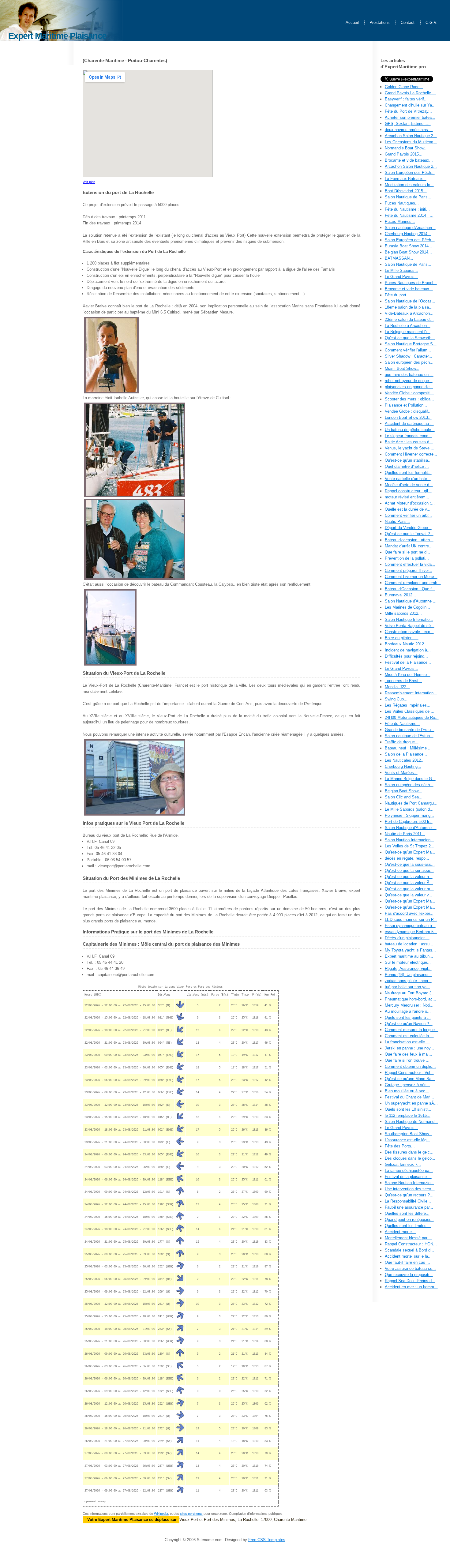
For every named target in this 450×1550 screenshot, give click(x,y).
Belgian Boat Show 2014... (408, 252)
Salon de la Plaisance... (406, 754)
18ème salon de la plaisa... (409, 307)
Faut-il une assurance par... (409, 1207)
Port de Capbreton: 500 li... (409, 821)
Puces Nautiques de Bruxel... (411, 282)
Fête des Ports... (400, 1146)
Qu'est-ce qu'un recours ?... (409, 1195)
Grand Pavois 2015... (403, 154)
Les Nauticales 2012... (405, 760)
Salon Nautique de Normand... (411, 1121)
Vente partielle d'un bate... (408, 478)
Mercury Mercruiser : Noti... (409, 1005)
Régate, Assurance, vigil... (408, 968)
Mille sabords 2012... (403, 613)
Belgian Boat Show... (403, 791)
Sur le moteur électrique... (408, 962)
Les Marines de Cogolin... (407, 607)
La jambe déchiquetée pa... (409, 1170)
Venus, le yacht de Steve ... (409, 448)
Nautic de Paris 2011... (405, 833)
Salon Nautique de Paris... (408, 197)
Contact (407, 23)
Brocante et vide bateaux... (409, 160)
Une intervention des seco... (410, 1189)
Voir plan (89, 182)
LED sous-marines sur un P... (411, 919)
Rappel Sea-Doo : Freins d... (410, 1280)
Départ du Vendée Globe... (408, 527)
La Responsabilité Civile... (408, 1201)
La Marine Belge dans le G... (410, 778)
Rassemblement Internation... (411, 693)
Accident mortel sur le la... (408, 1256)
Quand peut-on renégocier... (409, 1219)
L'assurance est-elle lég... (407, 1140)
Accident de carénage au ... (409, 423)
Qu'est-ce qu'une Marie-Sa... (410, 1078)
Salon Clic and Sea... (403, 797)
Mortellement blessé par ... (408, 1238)
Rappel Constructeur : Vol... (409, 1072)
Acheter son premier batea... (410, 117)
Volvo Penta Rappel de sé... (409, 625)
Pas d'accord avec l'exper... (409, 913)
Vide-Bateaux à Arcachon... (409, 313)
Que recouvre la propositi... (409, 1274)
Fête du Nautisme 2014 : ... (409, 215)
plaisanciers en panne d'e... (409, 387)
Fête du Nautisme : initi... (407, 209)
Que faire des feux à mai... (408, 1054)
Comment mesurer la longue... (411, 1029)
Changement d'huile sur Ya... (410, 105)
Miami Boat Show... (402, 368)
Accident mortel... (400, 1231)
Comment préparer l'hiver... (408, 570)
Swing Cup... (396, 699)
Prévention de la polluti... (407, 558)
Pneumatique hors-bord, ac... (410, 999)
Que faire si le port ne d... (407, 552)
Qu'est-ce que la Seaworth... (410, 338)
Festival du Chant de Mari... (409, 1097)
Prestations (379, 23)
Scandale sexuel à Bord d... (409, 1250)
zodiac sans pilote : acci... (408, 980)
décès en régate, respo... (407, 858)
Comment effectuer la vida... (410, 564)
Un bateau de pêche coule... (410, 429)
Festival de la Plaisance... (408, 662)
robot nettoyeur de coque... (409, 380)
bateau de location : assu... (409, 944)
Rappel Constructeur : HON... (411, 1244)
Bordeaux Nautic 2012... (406, 644)
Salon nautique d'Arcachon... (410, 227)
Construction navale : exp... (409, 631)
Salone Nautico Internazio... (409, 1182)
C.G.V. (431, 23)
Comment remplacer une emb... (413, 582)
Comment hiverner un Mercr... (411, 576)
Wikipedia (161, 1513)
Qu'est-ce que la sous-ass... (410, 864)
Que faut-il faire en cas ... (407, 1262)
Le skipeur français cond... (408, 435)
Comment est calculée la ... (409, 1036)
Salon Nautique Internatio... (409, 619)
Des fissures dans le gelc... (409, 1152)
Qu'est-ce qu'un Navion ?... (409, 1023)
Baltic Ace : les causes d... (409, 442)
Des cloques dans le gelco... (410, 1158)
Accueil (352, 23)
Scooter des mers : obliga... (409, 399)
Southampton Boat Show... (408, 1134)
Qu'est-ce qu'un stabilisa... (408, 460)
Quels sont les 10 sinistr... (408, 1109)
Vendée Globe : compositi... (409, 393)
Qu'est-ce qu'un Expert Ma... (410, 852)
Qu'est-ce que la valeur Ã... (409, 882)
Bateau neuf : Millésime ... (408, 748)
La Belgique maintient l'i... (407, 331)
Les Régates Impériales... (407, 705)
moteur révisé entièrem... (407, 497)
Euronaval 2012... (400, 595)
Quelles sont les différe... (407, 1213)
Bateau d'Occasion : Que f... (410, 589)
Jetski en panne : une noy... (409, 1048)
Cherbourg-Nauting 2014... (408, 233)
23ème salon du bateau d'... (409, 319)
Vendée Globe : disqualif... (408, 411)
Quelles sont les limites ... (408, 1225)
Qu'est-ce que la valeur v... (408, 895)
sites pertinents (191, 1513)
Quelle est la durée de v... (407, 509)
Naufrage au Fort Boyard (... (409, 993)
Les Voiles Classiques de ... (409, 711)
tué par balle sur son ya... (407, 987)
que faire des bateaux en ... (409, 374)
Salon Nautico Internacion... (409, 840)
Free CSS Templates (266, 1539)
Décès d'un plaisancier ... (407, 938)
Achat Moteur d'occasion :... (410, 503)
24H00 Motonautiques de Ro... (412, 717)
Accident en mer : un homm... (411, 1287)
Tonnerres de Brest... (403, 680)
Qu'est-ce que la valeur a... (409, 876)
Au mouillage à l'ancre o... (408, 1011)
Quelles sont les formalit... (408, 472)
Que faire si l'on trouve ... (407, 1060)
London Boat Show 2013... (408, 417)
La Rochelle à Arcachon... (407, 325)
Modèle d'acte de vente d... (409, 484)
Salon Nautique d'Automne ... (411, 601)
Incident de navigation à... (408, 650)
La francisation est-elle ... (407, 1042)
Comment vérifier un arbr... (408, 515)
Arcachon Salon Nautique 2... (411, 135)
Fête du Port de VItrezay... (408, 111)
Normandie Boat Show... (406, 148)
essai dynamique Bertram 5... (411, 931)
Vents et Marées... (401, 772)
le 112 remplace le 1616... (407, 1115)
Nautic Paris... (397, 521)
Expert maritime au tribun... (409, 956)
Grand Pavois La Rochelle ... (410, 93)
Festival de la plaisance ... (408, 1176)
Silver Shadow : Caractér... (408, 356)
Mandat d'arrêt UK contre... (409, 546)
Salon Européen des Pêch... (410, 172)
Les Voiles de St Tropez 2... (409, 846)
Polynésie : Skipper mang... (409, 815)
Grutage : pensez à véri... (407, 1085)
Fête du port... (397, 295)
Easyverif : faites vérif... (406, 99)
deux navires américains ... (409, 129)
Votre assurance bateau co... (410, 1268)
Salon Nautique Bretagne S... (411, 344)
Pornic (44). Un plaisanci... (408, 974)
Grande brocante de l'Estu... (409, 729)
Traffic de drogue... (401, 742)
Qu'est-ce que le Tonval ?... (409, 533)
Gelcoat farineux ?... (403, 1164)
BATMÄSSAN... (399, 258)
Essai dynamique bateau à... (410, 925)
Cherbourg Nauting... (403, 766)
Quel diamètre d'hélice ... (407, 466)
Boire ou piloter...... (401, 638)
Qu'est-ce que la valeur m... (409, 889)
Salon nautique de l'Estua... (409, 736)
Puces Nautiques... (402, 203)
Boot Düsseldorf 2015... (406, 191)
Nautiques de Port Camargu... (411, 803)
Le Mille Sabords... (401, 270)
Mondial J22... (397, 687)
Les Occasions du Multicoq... (411, 142)
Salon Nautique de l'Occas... (410, 301)
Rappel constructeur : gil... (408, 491)
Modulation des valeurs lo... (409, 184)
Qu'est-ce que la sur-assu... (409, 870)
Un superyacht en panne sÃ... (411, 1103)
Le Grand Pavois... (401, 276)
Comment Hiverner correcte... (411, 454)
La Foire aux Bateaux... (405, 178)
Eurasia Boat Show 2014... (408, 246)
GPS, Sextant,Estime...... (408, 123)
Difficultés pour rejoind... (406, 656)
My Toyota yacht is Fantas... (410, 950)
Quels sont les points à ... (408, 1017)
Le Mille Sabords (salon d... (409, 809)
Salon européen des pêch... (409, 362)
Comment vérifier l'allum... (408, 350)
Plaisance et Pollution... (406, 405)
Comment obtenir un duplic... (410, 1066)
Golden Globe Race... (404, 86)
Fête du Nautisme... (402, 723)
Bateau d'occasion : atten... (409, 540)
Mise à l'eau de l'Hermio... (407, 674)
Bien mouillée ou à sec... (407, 1091)
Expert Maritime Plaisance (57, 36)
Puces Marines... (400, 221)
